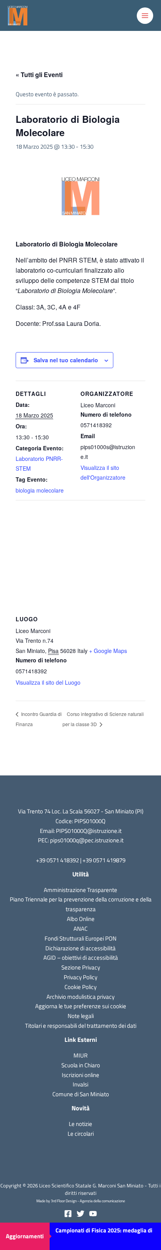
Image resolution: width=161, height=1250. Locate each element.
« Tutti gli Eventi (39, 74)
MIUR (80, 1055)
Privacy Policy (80, 977)
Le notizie (80, 1123)
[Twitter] (80, 1214)
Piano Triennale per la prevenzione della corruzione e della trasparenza (81, 904)
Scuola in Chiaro (80, 1065)
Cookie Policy (80, 986)
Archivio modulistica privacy (80, 996)
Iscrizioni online (80, 1074)
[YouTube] (93, 1214)
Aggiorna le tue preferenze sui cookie (80, 1006)
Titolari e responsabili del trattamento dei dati (80, 1025)
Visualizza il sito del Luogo (48, 682)
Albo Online (81, 918)
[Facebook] (68, 1214)
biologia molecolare (40, 490)
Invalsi (80, 1084)
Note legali (81, 1015)
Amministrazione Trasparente (80, 889)
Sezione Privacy (80, 967)
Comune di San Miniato (80, 1094)
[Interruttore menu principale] (145, 15)
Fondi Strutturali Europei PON (80, 938)
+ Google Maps (108, 651)
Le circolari (81, 1133)
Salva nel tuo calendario (66, 360)
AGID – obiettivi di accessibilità (80, 957)
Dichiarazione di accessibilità (80, 948)
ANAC (80, 928)
